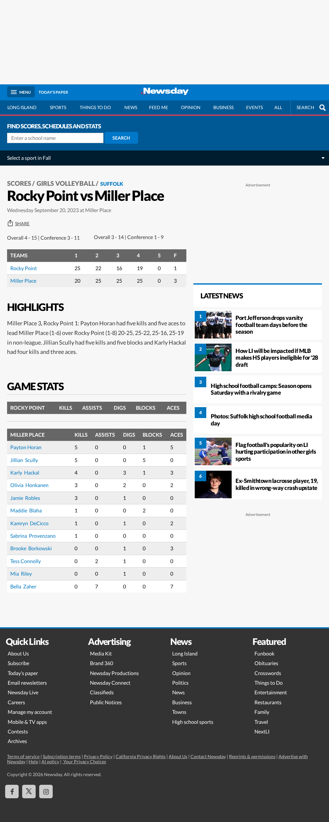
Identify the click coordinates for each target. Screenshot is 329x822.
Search (121, 138)
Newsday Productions (114, 673)
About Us (18, 653)
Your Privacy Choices (84, 761)
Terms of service (23, 756)
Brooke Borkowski (31, 548)
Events (254, 107)
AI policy (50, 761)
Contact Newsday (208, 756)
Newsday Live (23, 692)
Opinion (190, 107)
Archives (17, 741)
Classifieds (102, 692)
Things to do (95, 107)
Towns (179, 712)
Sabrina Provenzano (33, 536)
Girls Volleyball (66, 183)
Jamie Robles (25, 498)
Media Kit (101, 653)
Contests (18, 731)
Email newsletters (27, 683)
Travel (261, 722)
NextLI (262, 731)
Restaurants (267, 702)
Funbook (264, 653)
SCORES (19, 183)
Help (33, 761)
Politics (180, 683)
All (278, 107)
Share (22, 223)
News (130, 107)
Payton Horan (25, 447)
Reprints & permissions (252, 756)
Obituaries (266, 663)
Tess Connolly (25, 561)
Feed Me (158, 107)
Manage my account (30, 712)
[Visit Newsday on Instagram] (46, 791)
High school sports (192, 722)
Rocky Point (23, 268)
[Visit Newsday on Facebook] (12, 791)
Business (223, 107)
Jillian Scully (24, 460)
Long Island (22, 107)
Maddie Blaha (26, 510)
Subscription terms (62, 756)
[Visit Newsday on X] (29, 791)
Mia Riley (21, 573)
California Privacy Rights (140, 756)
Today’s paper (23, 673)
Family (261, 712)
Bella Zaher (23, 586)
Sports (58, 107)
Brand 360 (101, 663)
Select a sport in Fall (29, 158)
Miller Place (23, 281)
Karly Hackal (24, 472)
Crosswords (267, 673)
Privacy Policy (98, 756)
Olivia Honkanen (29, 485)
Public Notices (106, 702)
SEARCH (305, 107)
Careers (16, 702)
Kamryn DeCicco (29, 523)
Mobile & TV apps (27, 722)
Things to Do (268, 683)
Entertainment (270, 692)
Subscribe (18, 663)
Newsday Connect (110, 683)
